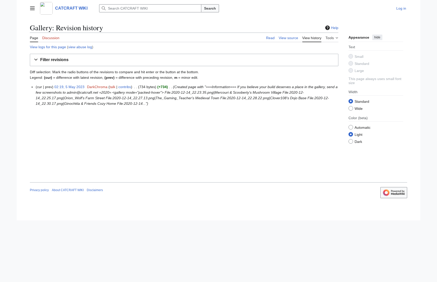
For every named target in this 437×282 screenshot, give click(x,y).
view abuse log (80, 47)
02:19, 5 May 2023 (69, 87)
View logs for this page (48, 47)
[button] (32, 8)
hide (377, 37)
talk (112, 87)
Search (210, 8)
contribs (124, 87)
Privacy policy (39, 190)
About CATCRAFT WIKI (68, 190)
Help (334, 28)
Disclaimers (95, 190)
